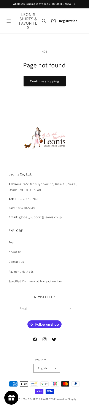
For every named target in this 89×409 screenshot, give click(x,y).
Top (11, 242)
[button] (8, 21)
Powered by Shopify (65, 399)
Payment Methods (21, 272)
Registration (68, 21)
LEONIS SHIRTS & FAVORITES (37, 399)
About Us (15, 252)
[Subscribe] (69, 309)
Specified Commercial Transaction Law (35, 281)
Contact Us (16, 262)
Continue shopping (44, 81)
